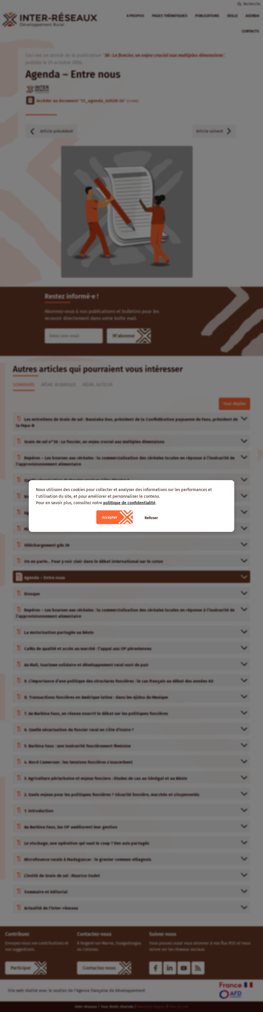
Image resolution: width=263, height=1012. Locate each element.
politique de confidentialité (129, 502)
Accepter (109, 517)
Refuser (151, 517)
